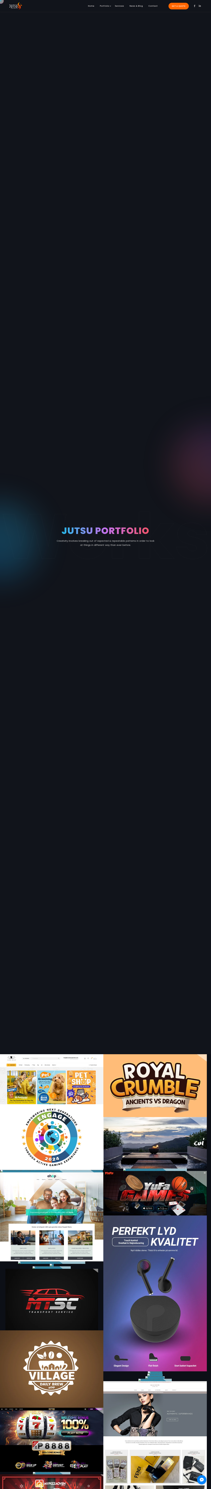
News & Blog (136, 6)
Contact (153, 6)
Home (91, 6)
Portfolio (104, 6)
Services (119, 6)
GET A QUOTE (179, 6)
